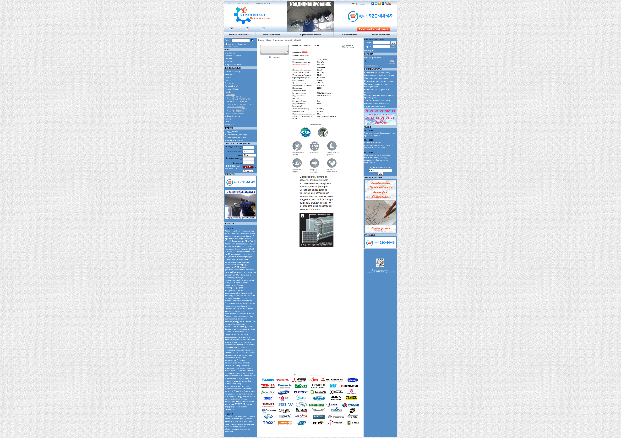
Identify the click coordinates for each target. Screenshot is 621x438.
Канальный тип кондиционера (378, 72)
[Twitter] (376, 3)
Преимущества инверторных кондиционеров (377, 85)
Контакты (229, 61)
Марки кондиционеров (374, 106)
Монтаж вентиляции (234, 140)
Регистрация (370, 50)
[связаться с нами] (263, 30)
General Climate (232, 89)
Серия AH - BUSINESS (236, 97)
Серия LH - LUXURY (293, 40)
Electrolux (229, 83)
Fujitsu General (231, 86)
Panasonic (229, 74)
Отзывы (228, 58)
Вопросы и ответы (233, 64)
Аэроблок (229, 124)
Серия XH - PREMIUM (236, 111)
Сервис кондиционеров (235, 137)
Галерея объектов (233, 55)
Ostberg (228, 119)
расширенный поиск (231, 46)
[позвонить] (365, 25)
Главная (261, 40)
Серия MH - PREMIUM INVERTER (240, 104)
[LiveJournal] (386, 3)
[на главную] (232, 30)
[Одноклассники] (379, 3)
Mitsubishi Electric (233, 116)
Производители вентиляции (376, 103)
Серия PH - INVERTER (236, 107)
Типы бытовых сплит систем (377, 100)
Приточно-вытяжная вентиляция (379, 75)
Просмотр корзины (372, 57)
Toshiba (228, 77)
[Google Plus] (390, 3)
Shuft (227, 121)
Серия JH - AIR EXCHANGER (238, 99)
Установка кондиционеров (236, 134)
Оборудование (231, 131)
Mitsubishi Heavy (232, 71)
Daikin (228, 80)
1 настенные (230, 95)
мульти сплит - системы (235, 113)
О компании (230, 53)
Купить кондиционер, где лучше (378, 81)
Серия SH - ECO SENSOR (237, 109)
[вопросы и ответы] (247, 30)
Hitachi (228, 92)
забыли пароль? (393, 46)
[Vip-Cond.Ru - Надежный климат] (255, 25)
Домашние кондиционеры (376, 78)
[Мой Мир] (383, 3)
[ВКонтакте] (373, 3)
